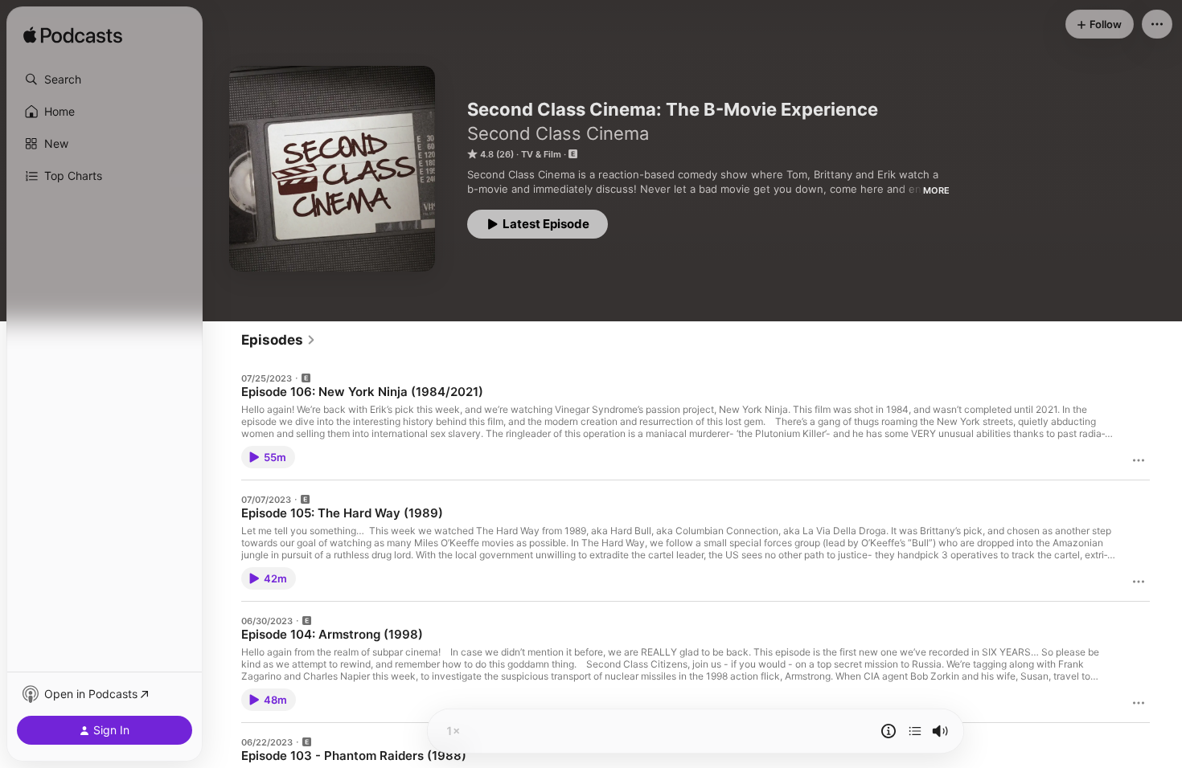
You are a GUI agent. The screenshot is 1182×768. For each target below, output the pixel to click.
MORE (936, 190)
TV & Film (541, 154)
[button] (104, 79)
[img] (72, 36)
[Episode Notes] (888, 731)
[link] (278, 340)
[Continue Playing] (915, 731)
